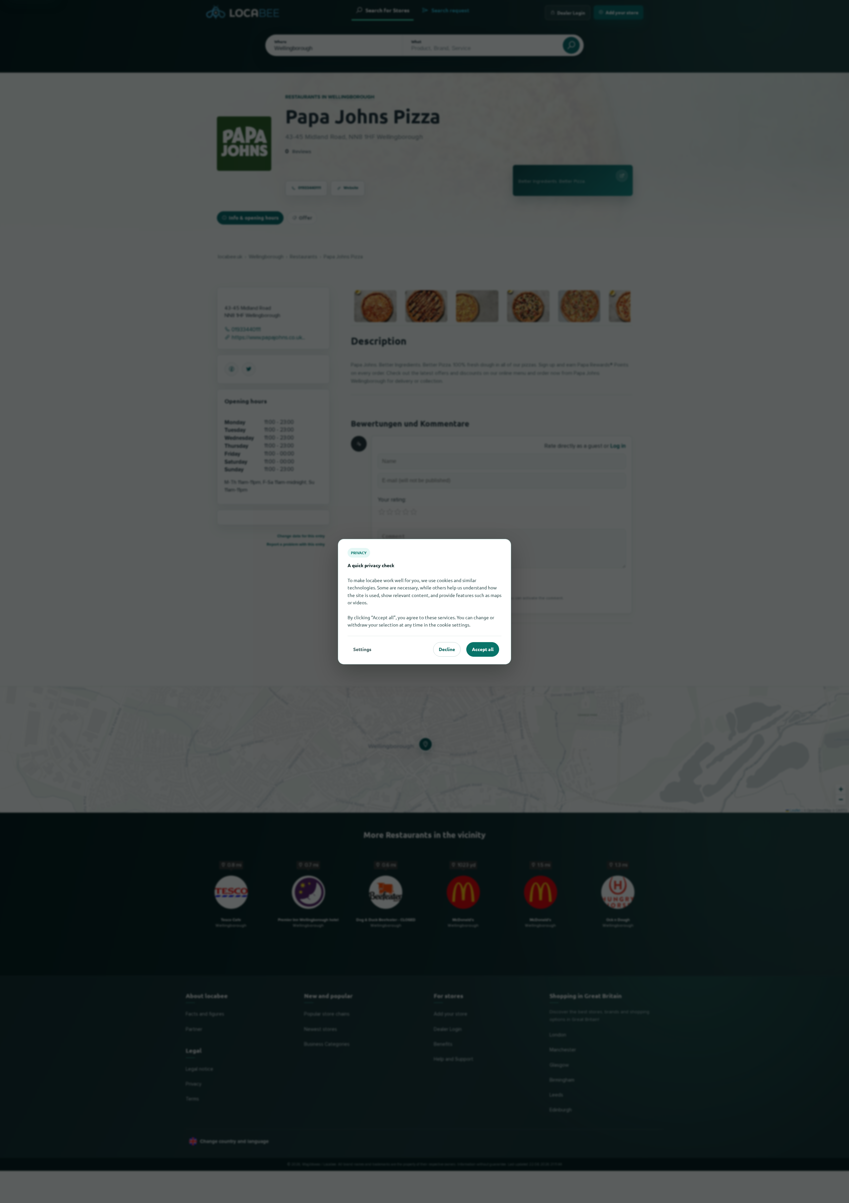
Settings (362, 649)
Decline (447, 649)
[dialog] (424, 601)
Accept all (482, 649)
